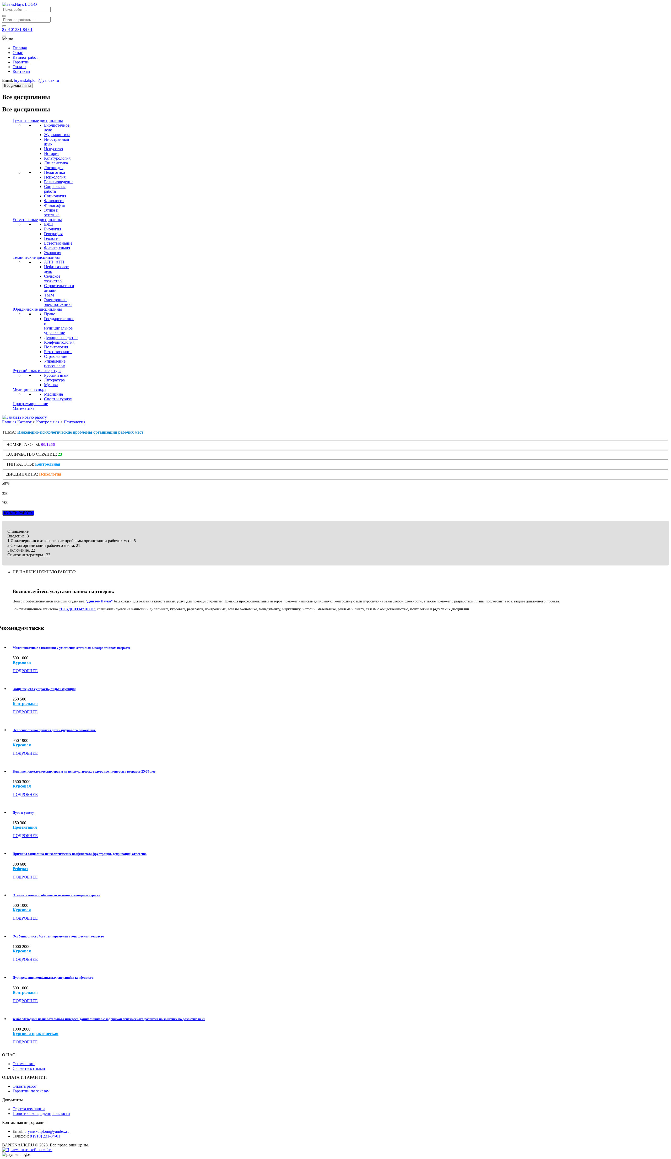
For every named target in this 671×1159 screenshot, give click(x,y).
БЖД (48, 224)
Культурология (57, 158)
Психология (55, 177)
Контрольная (47, 422)
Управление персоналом (55, 363)
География (53, 233)
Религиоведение (58, 182)
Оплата (19, 66)
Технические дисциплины (36, 257)
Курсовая (22, 662)
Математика (23, 408)
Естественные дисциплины (37, 219)
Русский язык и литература (37, 370)
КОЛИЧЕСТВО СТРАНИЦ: (31, 454)
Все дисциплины (17, 86)
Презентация (25, 827)
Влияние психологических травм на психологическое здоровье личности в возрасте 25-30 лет (84, 771)
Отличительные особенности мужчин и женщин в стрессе (56, 895)
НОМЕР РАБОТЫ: (23, 444)
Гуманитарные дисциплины (38, 120)
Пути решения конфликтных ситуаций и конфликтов (53, 977)
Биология (52, 229)
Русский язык (56, 375)
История (51, 153)
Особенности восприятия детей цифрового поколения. (54, 730)
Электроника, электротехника (58, 302)
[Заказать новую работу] (24, 417)
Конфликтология (59, 342)
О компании (24, 1063)
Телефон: (21, 1136)
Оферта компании (29, 1109)
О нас (18, 52)
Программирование (30, 403)
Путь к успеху (23, 813)
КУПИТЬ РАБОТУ (18, 513)
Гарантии (21, 62)
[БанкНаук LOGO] (19, 4)
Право (49, 314)
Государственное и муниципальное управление (59, 325)
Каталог (24, 422)
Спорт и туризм (58, 399)
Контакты (21, 71)
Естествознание (58, 243)
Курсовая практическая (35, 1034)
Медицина (53, 394)
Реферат (20, 869)
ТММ (49, 295)
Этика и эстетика (51, 212)
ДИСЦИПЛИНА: (22, 474)
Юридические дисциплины (37, 309)
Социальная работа (55, 188)
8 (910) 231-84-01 (45, 1136)
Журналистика (57, 134)
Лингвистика (56, 163)
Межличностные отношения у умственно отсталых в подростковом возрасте (72, 648)
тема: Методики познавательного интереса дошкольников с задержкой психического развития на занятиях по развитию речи (109, 1019)
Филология (54, 200)
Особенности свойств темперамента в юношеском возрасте (58, 936)
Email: (18, 1131)
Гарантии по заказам (31, 1091)
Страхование (55, 356)
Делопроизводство (61, 337)
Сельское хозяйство (53, 278)
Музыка (51, 384)
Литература (54, 380)
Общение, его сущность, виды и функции (44, 689)
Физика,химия (57, 248)
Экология (52, 252)
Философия (54, 205)
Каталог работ (25, 57)
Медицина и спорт (29, 389)
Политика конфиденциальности (41, 1113)
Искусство (53, 149)
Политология (56, 347)
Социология (55, 196)
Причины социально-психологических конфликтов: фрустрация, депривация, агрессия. (80, 854)
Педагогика (54, 172)
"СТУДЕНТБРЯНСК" (77, 609)
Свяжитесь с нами (29, 1068)
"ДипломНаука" (99, 601)
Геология (52, 238)
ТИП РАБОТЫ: (20, 464)
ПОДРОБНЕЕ (25, 671)
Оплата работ (25, 1086)
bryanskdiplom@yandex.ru (46, 1131)
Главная (20, 48)
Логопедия (53, 167)
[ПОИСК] (4, 16)
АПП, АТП (54, 262)
